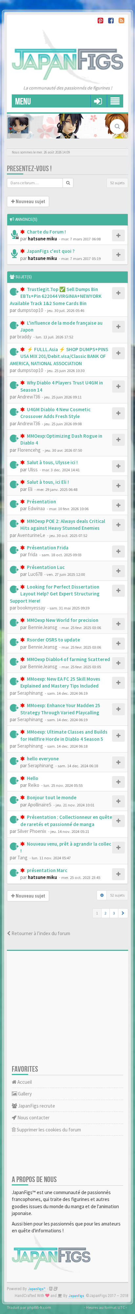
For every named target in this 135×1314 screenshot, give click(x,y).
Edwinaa (36, 508)
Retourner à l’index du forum (40, 933)
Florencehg (29, 450)
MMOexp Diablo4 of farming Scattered (68, 659)
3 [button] (114, 913)
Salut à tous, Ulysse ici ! (52, 462)
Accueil (24, 1082)
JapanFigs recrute (36, 1106)
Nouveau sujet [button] (30, 201)
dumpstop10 (30, 310)
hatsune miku (42, 238)
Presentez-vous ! (29, 168)
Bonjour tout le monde (51, 797)
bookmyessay (31, 608)
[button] (123, 913)
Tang (22, 857)
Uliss (33, 469)
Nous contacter (32, 1117)
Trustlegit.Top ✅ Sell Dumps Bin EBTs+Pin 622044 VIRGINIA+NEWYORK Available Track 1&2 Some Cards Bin (56, 296)
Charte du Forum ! (46, 232)
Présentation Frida (47, 547)
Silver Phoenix (31, 831)
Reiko (33, 785)
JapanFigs (76, 1296)
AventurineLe (31, 535)
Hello (32, 778)
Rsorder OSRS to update (53, 640)
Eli (30, 489)
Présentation (41, 501)
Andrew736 (28, 397)
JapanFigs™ (37, 1289)
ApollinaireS (39, 805)
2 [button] (105, 913)
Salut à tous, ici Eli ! (47, 482)
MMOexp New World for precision (62, 620)
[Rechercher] (68, 183)
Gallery (24, 1094)
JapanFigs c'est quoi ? (50, 251)
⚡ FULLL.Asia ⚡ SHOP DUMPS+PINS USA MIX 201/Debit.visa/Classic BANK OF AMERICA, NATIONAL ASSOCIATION (59, 356)
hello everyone (42, 758)
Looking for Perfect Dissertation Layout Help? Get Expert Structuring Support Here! (55, 594)
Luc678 (35, 574)
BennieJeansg (42, 627)
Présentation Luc (45, 567)
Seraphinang (30, 693)
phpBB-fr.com (39, 1307)
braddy (24, 336)
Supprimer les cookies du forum (48, 1130)
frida (32, 554)
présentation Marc (46, 870)
